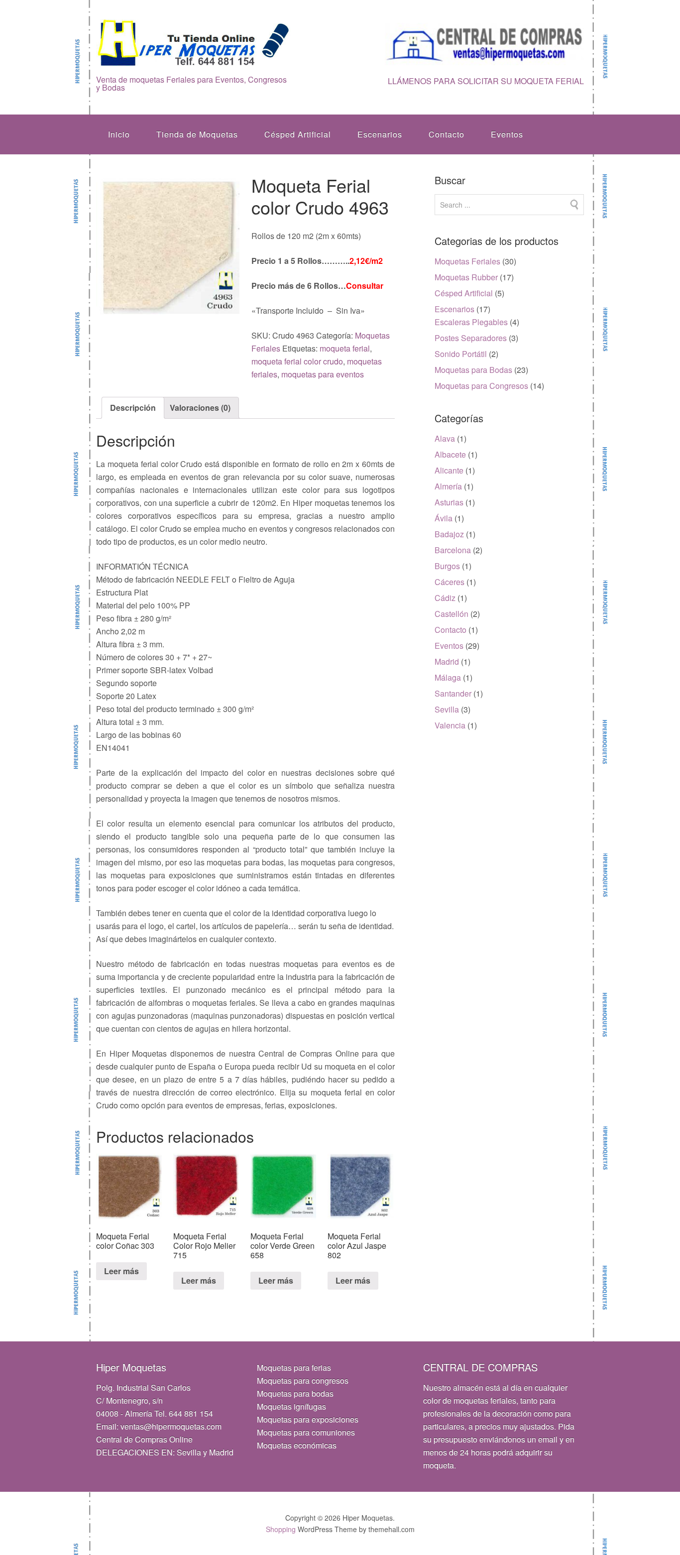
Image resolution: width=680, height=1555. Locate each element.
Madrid (447, 661)
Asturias (449, 502)
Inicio (119, 134)
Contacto (446, 134)
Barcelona (453, 550)
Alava (445, 438)
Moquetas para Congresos (481, 385)
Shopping (281, 1529)
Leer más (121, 1271)
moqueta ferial (345, 348)
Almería (448, 486)
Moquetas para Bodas (473, 369)
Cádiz (445, 597)
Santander (453, 693)
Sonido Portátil (461, 353)
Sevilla (447, 709)
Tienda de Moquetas (197, 134)
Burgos (447, 566)
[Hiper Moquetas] (193, 60)
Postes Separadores (471, 338)
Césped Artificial (297, 134)
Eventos (507, 134)
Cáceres (449, 582)
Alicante (449, 470)
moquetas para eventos (322, 374)
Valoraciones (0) (200, 407)
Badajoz (449, 534)
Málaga (448, 677)
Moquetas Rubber (466, 277)
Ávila (444, 518)
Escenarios (379, 134)
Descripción (133, 407)
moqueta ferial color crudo (297, 361)
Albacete (450, 454)
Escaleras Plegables (471, 322)
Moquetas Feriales (467, 261)
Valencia (450, 725)
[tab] (133, 408)
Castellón (451, 613)
